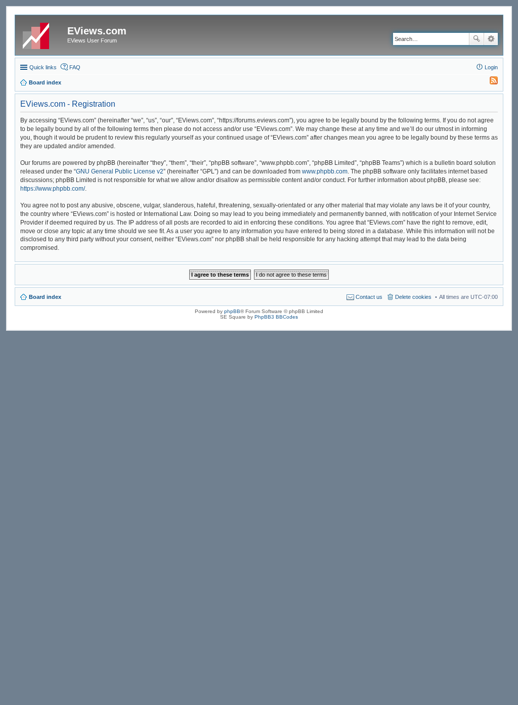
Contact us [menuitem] (369, 297)
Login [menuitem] (491, 67)
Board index (45, 297)
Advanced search (491, 39)
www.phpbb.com (325, 171)
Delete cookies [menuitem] (413, 297)
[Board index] (42, 34)
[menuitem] (489, 82)
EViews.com (96, 30)
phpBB (232, 311)
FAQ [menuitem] (74, 67)
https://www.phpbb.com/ (52, 188)
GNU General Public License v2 (119, 171)
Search (476, 39)
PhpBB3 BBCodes (276, 317)
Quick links (43, 67)
